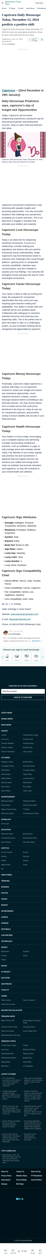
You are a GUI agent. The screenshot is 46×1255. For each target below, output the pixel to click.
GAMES (4, 996)
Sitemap (4, 1184)
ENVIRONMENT (7, 911)
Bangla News (27, 1058)
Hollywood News (29, 801)
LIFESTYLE (5, 848)
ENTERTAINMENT (8, 797)
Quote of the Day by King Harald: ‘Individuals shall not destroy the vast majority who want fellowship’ (11, 1138)
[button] (2, 3)
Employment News (30, 838)
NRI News (5, 1066)
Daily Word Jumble (8, 1004)
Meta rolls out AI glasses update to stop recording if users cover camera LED (33, 1081)
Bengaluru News (7, 762)
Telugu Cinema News (8, 809)
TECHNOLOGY (6, 941)
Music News (5, 805)
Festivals (26, 856)
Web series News (7, 813)
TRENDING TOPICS (8, 1041)
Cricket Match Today (30, 735)
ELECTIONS (5, 978)
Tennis (25, 956)
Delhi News (5, 770)
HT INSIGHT (5, 972)
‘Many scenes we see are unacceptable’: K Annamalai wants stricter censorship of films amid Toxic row (11, 1110)
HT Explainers (28, 1066)
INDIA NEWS (6, 725)
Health (3, 860)
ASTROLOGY (6, 819)
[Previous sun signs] (3, 657)
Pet (2, 869)
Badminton (5, 951)
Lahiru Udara (27, 752)
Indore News (5, 774)
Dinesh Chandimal (7, 752)
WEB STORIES (6, 875)
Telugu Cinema (28, 1054)
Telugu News (5, 1062)
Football (26, 951)
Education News (29, 842)
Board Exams (28, 834)
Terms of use (36, 1171)
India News (30, 8)
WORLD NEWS (7, 719)
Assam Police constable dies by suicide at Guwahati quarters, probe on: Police (11, 1124)
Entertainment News (8, 1058)
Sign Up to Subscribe (23, 697)
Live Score (5, 739)
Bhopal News (28, 762)
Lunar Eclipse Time (30, 1031)
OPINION (4, 923)
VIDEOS (4, 899)
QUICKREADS (6, 984)
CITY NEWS (5, 758)
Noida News (27, 782)
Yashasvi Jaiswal (7, 747)
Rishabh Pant (28, 747)
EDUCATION (6, 830)
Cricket (20, 8)
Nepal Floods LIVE (8, 1020)
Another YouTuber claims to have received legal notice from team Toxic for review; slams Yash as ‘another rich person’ (33, 1096)
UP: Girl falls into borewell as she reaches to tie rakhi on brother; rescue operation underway (11, 1082)
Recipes (26, 860)
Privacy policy (6, 1176)
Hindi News (27, 1062)
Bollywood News (7, 801)
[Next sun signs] (42, 657)
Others (3, 960)
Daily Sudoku (6, 1000)
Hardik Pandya (28, 743)
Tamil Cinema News (30, 805)
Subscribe (39, 3)
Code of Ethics (36, 1180)
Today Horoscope (7, 1031)
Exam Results (6, 842)
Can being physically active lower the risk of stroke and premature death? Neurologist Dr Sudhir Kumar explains (32, 1125)
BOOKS (4, 966)
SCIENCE (4, 917)
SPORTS (4, 947)
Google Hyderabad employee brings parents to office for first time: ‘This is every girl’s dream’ (11, 1095)
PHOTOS (4, 893)
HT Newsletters (36, 1176)
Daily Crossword (29, 1000)
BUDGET (4, 905)
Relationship (5, 865)
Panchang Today (29, 1027)
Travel (25, 865)
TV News (26, 809)
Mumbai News (6, 782)
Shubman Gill (28, 739)
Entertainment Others (31, 813)
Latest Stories (8, 1074)
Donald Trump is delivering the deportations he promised (30, 1137)
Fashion (4, 856)
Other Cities (27, 791)
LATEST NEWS (6, 713)
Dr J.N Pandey (9, 44)
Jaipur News (27, 774)
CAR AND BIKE (7, 935)
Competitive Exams (8, 838)
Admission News (7, 834)
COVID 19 (5, 990)
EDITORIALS (6, 929)
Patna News (5, 787)
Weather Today (21, 1176)
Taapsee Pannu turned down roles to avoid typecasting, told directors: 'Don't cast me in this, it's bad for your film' (33, 1110)
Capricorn (8, 90)
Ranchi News (6, 791)
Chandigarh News (7, 766)
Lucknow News (28, 778)
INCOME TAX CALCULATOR (11, 1010)
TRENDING (5, 881)
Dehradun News (29, 766)
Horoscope (5, 824)
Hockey (4, 956)
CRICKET (4, 731)
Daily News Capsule (9, 691)
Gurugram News (29, 770)
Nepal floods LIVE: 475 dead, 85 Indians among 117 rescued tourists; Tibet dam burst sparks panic (11, 1158)
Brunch (25, 852)
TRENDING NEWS (8, 1016)
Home (4, 8)
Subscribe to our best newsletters (23, 686)
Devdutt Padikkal (7, 743)
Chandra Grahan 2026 (9, 1027)
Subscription (5, 1180)
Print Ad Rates (21, 1180)
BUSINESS (5, 887)
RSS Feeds (20, 1184)
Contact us (20, 1171)
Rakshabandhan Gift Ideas (10, 1035)
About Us (4, 1171)
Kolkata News (6, 778)
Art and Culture (6, 852)
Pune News (27, 787)
